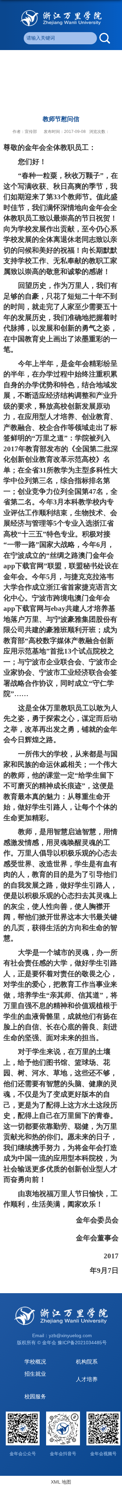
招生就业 (35, 1374)
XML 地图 (61, 1482)
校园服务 (35, 1396)
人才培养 (87, 1379)
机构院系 (87, 1362)
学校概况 (35, 1362)
